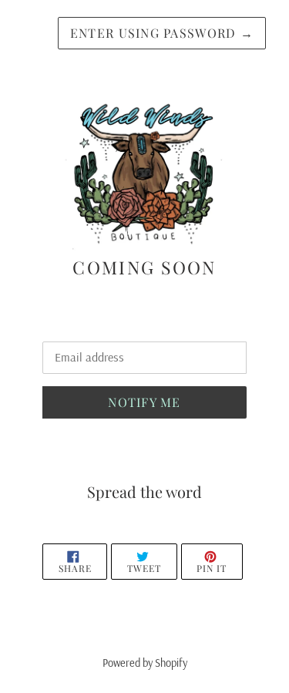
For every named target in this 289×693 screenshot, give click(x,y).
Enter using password (162, 33)
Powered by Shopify (144, 663)
